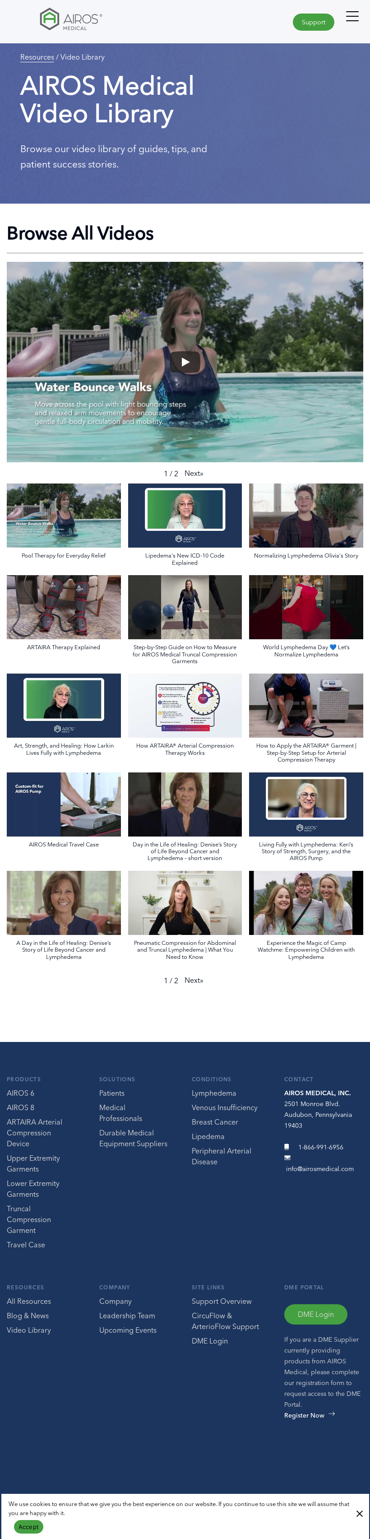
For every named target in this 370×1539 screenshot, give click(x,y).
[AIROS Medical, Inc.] (92, 21)
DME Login (210, 1340)
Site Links (208, 1287)
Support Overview (222, 1301)
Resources (37, 56)
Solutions (117, 1079)
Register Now (304, 1415)
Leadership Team (127, 1315)
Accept (28, 1526)
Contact (299, 1079)
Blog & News (28, 1315)
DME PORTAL (304, 1287)
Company (114, 1287)
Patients (112, 1092)
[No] (359, 1512)
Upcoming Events (128, 1329)
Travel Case (26, 1244)
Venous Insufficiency (225, 1107)
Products (24, 1079)
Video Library (29, 1329)
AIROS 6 (20, 1092)
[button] (194, 473)
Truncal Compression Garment (29, 1219)
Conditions (212, 1079)
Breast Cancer (215, 1121)
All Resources (29, 1301)
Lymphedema (214, 1092)
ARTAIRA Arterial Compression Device (34, 1132)
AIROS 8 (20, 1107)
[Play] (185, 362)
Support (313, 22)
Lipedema (208, 1136)
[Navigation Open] (352, 20)
